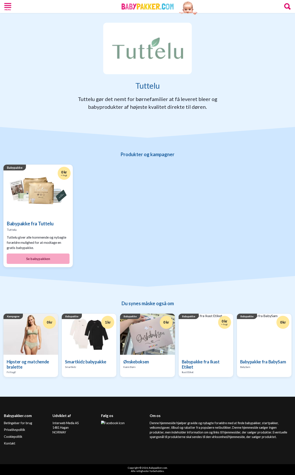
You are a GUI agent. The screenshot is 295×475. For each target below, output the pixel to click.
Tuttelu (12, 229)
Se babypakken (38, 259)
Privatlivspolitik (14, 430)
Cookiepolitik (13, 436)
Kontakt (9, 443)
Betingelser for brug (18, 423)
